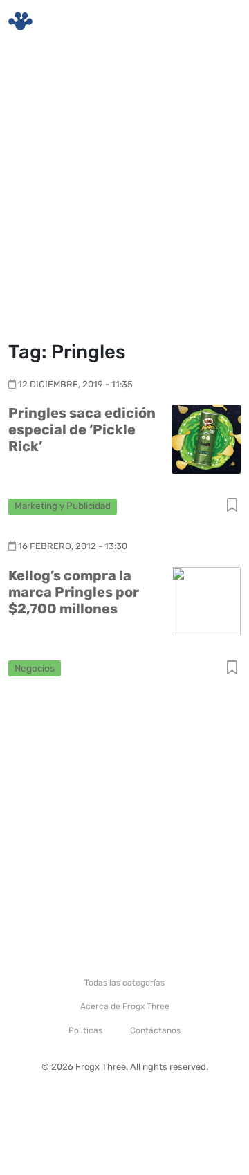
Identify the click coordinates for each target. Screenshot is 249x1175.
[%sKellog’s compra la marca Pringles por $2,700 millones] (206, 600)
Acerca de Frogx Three (124, 1006)
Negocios (35, 668)
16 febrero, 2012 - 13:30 (72, 546)
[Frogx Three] (20, 21)
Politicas (85, 1030)
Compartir (232, 506)
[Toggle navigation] (222, 21)
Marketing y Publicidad (63, 505)
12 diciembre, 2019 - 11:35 (75, 384)
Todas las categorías (124, 983)
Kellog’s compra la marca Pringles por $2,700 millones (73, 592)
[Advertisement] (124, 193)
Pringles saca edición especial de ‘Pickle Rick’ (82, 429)
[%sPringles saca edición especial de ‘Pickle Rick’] (206, 438)
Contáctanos (155, 1030)
